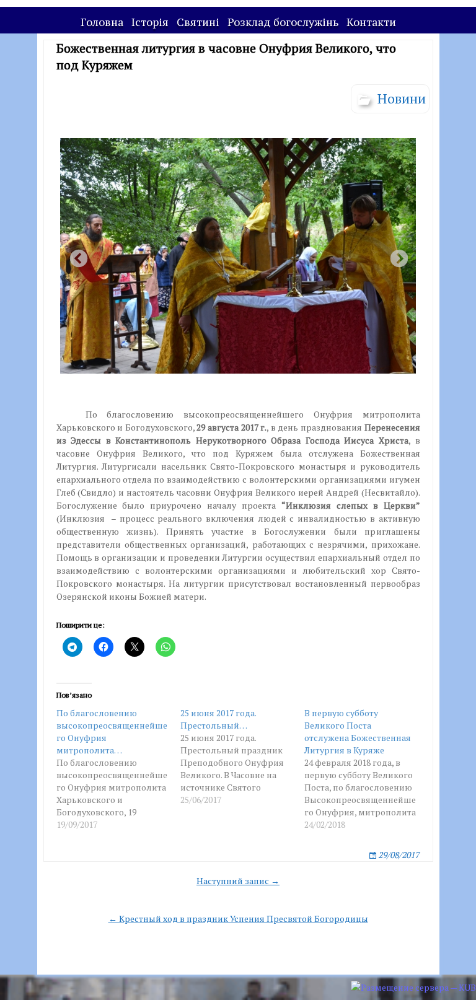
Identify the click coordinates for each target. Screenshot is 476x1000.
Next (395, 255)
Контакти (371, 21)
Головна (102, 21)
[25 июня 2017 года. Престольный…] (242, 756)
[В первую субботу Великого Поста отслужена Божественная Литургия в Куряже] (366, 769)
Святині (198, 21)
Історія (150, 21)
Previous (75, 255)
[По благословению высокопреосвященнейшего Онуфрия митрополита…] (118, 769)
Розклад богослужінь (282, 21)
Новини (401, 98)
